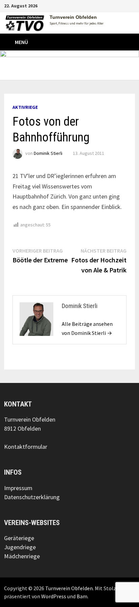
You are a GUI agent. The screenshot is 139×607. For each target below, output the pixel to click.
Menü (21, 42)
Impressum (18, 488)
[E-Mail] (131, 5)
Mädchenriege (22, 556)
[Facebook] (115, 5)
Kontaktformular (25, 446)
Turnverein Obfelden (73, 17)
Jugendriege (20, 547)
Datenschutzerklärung (32, 497)
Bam (82, 596)
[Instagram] (123, 5)
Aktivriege (25, 107)
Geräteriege (19, 538)
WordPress (53, 596)
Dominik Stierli (48, 153)
